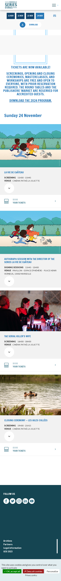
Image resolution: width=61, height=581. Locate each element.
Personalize (52, 571)
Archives (7, 540)
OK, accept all (13, 571)
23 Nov (30, 15)
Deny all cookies (34, 571)
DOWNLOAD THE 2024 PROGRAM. (30, 100)
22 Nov (20, 15)
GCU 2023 (7, 551)
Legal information (12, 547)
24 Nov (40, 15)
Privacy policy (31, 575)
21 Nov (10, 15)
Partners (7, 544)
